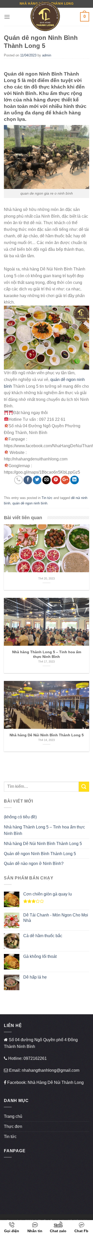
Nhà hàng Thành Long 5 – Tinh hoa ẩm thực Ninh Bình (44, 830)
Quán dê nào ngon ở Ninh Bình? (34, 863)
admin (46, 55)
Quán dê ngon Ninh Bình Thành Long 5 (40, 853)
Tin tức (47, 498)
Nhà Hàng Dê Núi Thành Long (56, 1082)
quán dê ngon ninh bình (29, 503)
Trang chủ (13, 1116)
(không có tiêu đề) (20, 817)
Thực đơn (13, 1126)
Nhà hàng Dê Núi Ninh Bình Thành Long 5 (43, 843)
